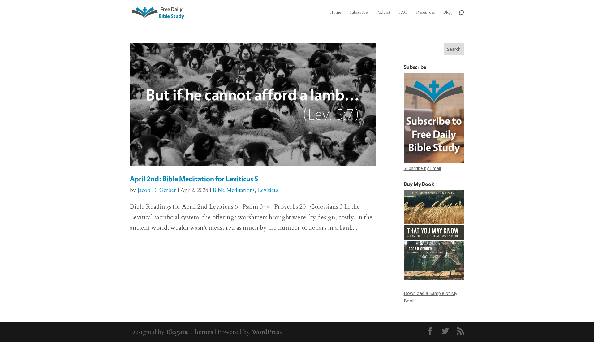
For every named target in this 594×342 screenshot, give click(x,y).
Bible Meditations (234, 190)
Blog (447, 12)
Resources (425, 12)
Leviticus (268, 190)
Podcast (383, 12)
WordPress (267, 332)
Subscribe (359, 12)
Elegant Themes (189, 332)
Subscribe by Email (422, 168)
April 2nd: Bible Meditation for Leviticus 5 (194, 178)
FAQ (403, 12)
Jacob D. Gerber (156, 190)
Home (335, 12)
